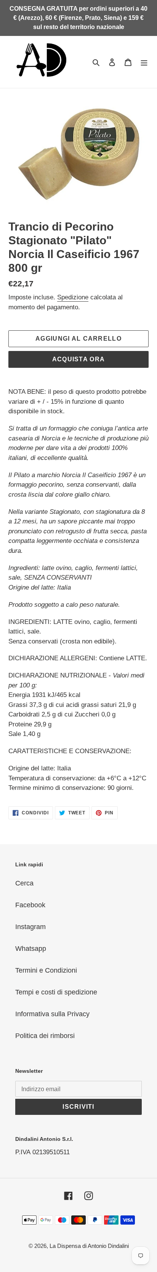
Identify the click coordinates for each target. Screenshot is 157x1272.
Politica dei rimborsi (45, 1036)
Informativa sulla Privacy (52, 1014)
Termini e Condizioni (46, 970)
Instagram (30, 927)
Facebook (30, 905)
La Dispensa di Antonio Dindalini (89, 1246)
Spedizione (72, 297)
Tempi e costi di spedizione (56, 992)
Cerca (24, 883)
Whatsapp (30, 948)
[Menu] (144, 62)
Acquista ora (78, 359)
